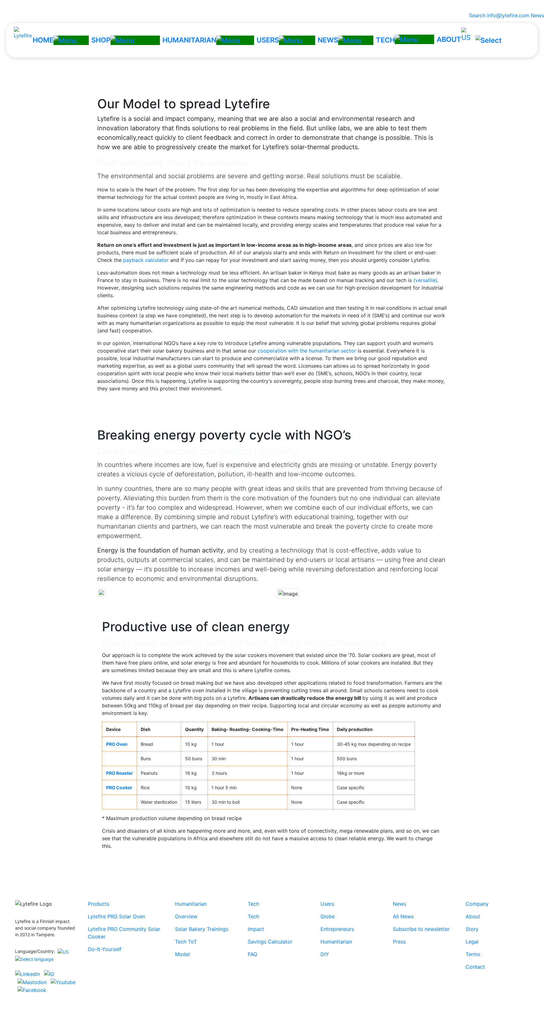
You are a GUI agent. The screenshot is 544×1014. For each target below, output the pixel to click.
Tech (253, 904)
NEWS (328, 40)
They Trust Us (269, 72)
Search (475, 15)
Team (241, 72)
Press (399, 941)
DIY (324, 954)
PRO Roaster (119, 773)
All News (403, 916)
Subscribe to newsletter (421, 929)
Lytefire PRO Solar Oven (116, 916)
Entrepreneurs (337, 929)
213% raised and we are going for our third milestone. (272, 5)
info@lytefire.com (508, 15)
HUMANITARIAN (189, 40)
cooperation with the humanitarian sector (307, 351)
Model (182, 954)
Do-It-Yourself (105, 949)
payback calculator (146, 260)
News (537, 15)
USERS (268, 40)
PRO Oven (117, 744)
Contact (299, 72)
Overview (186, 916)
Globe (327, 916)
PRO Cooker (119, 787)
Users (327, 904)
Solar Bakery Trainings (201, 929)
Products (98, 904)
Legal (472, 941)
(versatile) (425, 280)
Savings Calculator (270, 941)
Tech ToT (186, 941)
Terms (473, 954)
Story (472, 929)
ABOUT (449, 39)
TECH (385, 40)
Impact (256, 929)
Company (477, 904)
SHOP (100, 40)
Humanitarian (191, 904)
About (473, 916)
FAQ (252, 954)
